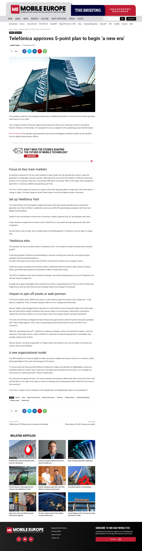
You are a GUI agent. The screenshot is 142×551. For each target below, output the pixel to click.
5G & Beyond (13, 457)
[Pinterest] (39, 51)
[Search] (122, 18)
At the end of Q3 (15, 133)
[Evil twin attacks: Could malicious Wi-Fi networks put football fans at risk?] (22, 475)
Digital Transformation (33, 397)
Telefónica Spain (14, 400)
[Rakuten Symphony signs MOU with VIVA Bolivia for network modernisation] (52, 475)
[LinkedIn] (31, 539)
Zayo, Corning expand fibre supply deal (80, 461)
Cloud (23, 397)
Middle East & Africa (74, 484)
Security (18, 33)
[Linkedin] (34, 51)
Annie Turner (15, 45)
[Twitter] (29, 51)
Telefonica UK (25, 400)
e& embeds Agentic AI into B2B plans (79, 487)
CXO (40, 457)
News (16, 29)
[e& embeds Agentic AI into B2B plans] (81, 475)
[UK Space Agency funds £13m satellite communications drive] (52, 501)
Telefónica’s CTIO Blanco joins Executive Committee (28, 424)
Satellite (41, 510)
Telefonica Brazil (69, 397)
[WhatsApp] (45, 51)
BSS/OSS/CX (42, 484)
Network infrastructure (48, 397)
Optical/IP (71, 457)
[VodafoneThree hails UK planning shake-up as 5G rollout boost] (22, 449)
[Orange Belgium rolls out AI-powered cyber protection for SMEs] (81, 501)
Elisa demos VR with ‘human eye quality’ (80, 424)
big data (17, 397)
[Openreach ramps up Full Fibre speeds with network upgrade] (22, 501)
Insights (12, 484)
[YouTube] (25, 539)
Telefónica (60, 397)
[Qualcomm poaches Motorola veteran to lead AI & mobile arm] (52, 449)
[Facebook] (24, 51)
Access (11, 510)
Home (11, 29)
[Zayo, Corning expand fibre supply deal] (81, 449)
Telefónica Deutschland (82, 397)
